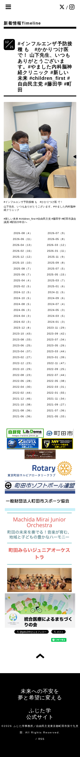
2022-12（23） (23, 363)
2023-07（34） (57, 339)
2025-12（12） (23, 256)
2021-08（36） (23, 410)
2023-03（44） (57, 351)
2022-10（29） (23, 369)
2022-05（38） (57, 380)
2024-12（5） (23, 292)
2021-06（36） (23, 416)
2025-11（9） (57, 256)
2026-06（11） (23, 239)
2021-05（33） (57, 416)
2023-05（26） (57, 345)
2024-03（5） (57, 315)
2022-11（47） (57, 363)
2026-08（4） (23, 233)
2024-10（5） (23, 298)
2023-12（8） (23, 327)
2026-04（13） (23, 244)
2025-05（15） (57, 274)
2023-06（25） (23, 345)
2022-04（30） (23, 386)
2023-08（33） (23, 339)
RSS (41, 738)
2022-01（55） (57, 392)
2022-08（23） (23, 375)
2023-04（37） (23, 351)
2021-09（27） (57, 404)
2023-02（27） (23, 357)
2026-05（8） (57, 239)
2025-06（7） (23, 274)
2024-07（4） (57, 304)
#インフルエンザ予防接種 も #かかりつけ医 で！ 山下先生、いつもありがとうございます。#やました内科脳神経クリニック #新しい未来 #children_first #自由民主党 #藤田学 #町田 (45, 67)
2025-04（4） (23, 280)
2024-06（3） (23, 309)
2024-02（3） (23, 321)
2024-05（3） (57, 309)
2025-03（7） (57, 280)
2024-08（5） (23, 304)
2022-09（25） (57, 369)
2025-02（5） (23, 286)
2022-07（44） (57, 375)
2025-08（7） (23, 268)
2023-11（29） (57, 327)
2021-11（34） (57, 398)
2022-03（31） (57, 386)
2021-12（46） (23, 398)
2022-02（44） (23, 392)
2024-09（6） (57, 298)
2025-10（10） (23, 262)
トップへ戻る (40, 656)
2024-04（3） (23, 315)
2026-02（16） (23, 250)
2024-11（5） (57, 292)
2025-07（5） (57, 268)
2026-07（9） (57, 233)
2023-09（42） (57, 333)
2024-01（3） (57, 321)
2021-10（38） (23, 404)
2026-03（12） (57, 244)
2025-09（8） (57, 262)
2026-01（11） (57, 250)
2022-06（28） (23, 380)
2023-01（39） (57, 357)
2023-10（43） (23, 333)
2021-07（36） (57, 410)
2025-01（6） (57, 286)
